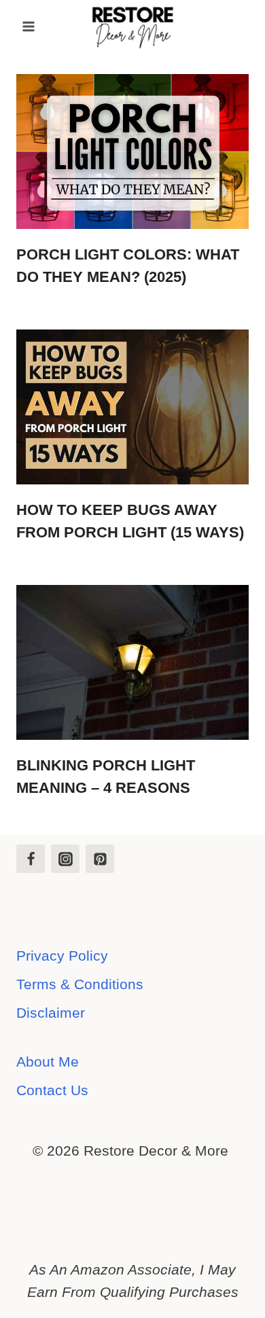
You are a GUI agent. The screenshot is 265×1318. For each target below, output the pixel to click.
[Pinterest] (100, 858)
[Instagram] (65, 858)
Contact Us (52, 1090)
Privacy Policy (62, 955)
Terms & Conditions (79, 984)
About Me (47, 1061)
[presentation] (132, 151)
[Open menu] (28, 26)
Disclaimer (50, 1012)
